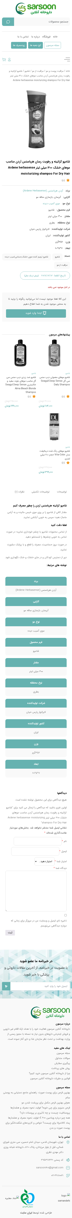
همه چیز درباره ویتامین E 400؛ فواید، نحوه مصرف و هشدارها (39, 1118)
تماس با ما (23, 37)
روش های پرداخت (60, 1068)
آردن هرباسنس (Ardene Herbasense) (43, 191)
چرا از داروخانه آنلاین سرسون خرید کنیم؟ (49, 1073)
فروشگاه (46, 37)
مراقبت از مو (38, 71)
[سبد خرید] (4, 59)
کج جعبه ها (35, 45)
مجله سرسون (52, 45)
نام (64, 841)
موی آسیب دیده (51, 204)
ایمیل (63, 851)
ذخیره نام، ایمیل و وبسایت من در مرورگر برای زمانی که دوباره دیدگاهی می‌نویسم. (39, 923)
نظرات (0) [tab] (19, 492)
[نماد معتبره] (12, 1198)
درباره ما (35, 37)
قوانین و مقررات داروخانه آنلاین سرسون (50, 1078)
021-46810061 (57, 1175)
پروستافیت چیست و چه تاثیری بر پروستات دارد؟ (45, 1113)
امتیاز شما (61, 861)
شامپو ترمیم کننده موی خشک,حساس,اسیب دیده (26, 257)
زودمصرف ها (19, 45)
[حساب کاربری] (9, 59)
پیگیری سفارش (62, 1063)
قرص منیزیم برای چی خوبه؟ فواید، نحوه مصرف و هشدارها (40, 1108)
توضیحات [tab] (62, 492)
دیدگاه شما (60, 868)
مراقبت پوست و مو (54, 71)
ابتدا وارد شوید (34, 313)
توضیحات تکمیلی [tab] (41, 492)
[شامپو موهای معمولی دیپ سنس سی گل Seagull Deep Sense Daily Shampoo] (54, 353)
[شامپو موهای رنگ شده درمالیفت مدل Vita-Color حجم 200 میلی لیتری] (54, 426)
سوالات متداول (62, 1058)
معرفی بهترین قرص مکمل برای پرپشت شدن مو (46, 1103)
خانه (55, 37)
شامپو (27, 71)
